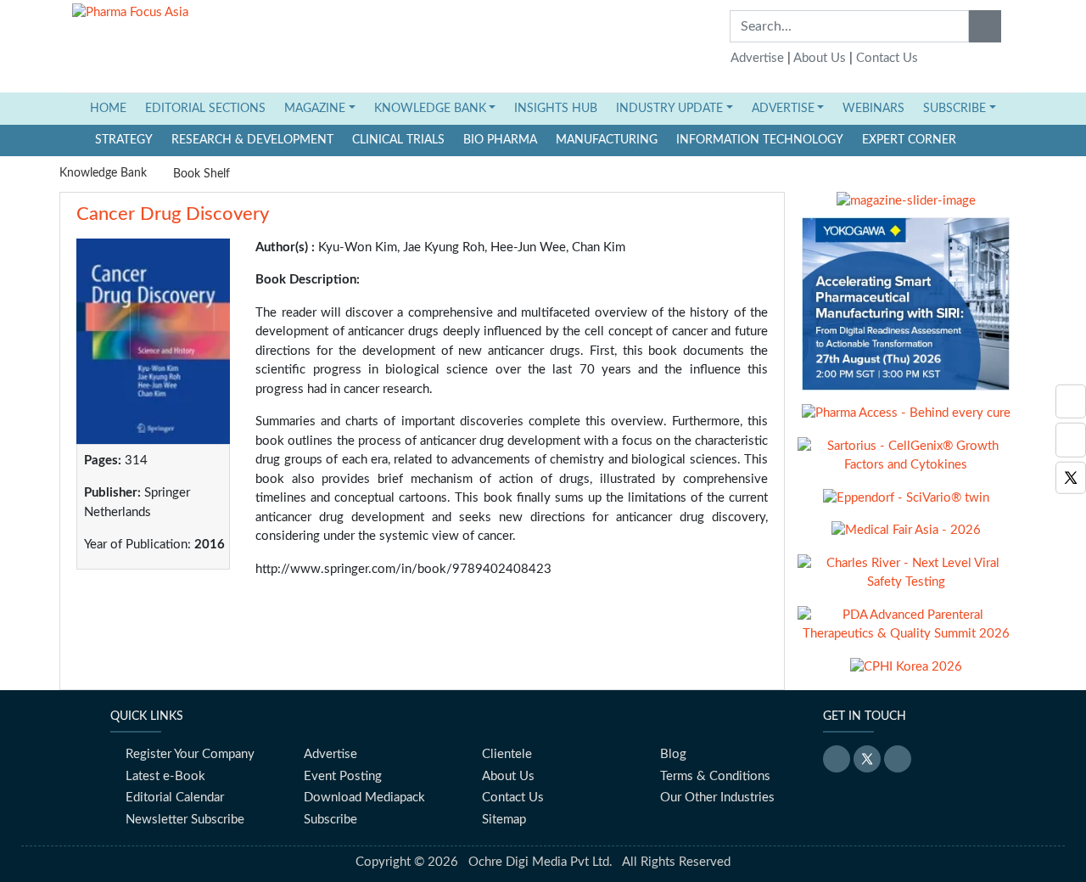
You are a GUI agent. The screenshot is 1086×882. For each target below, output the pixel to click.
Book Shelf (201, 174)
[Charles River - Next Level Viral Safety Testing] (906, 579)
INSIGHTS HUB (555, 109)
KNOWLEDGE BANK (430, 109)
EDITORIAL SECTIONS (205, 109)
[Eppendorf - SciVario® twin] (906, 504)
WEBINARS (873, 109)
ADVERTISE (783, 109)
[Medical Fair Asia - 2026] (906, 537)
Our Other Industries (717, 797)
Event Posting (343, 776)
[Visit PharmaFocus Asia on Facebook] (1070, 440)
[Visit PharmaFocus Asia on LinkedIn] (1070, 401)
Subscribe (330, 819)
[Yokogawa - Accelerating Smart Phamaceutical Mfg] (906, 310)
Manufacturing (607, 140)
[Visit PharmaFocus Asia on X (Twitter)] (1070, 477)
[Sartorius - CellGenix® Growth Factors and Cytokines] (906, 462)
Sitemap (504, 819)
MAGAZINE (314, 109)
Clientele (507, 754)
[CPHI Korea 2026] (906, 673)
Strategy (124, 140)
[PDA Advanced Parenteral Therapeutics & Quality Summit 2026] (906, 631)
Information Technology (759, 140)
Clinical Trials (398, 140)
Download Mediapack (364, 797)
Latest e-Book (165, 776)
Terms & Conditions (715, 776)
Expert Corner (909, 140)
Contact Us (887, 58)
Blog (673, 754)
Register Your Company (190, 754)
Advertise (757, 58)
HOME (113, 108)
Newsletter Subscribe (185, 819)
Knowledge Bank (103, 173)
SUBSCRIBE (954, 109)
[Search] (985, 26)
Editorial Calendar (175, 797)
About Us (819, 58)
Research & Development (252, 140)
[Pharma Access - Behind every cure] (906, 419)
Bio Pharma (500, 140)
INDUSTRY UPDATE (669, 109)
